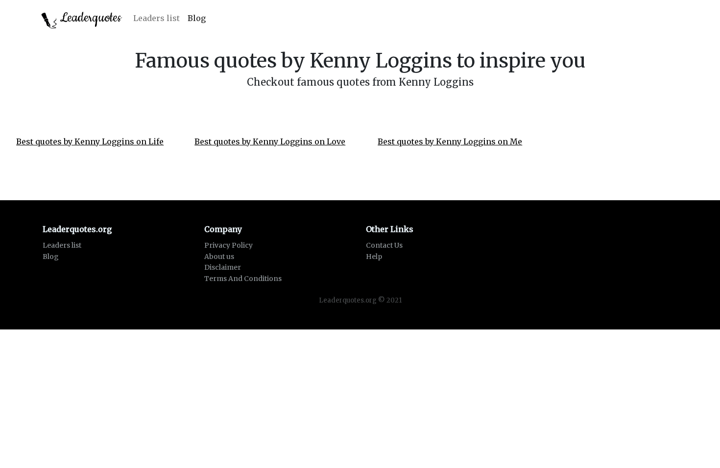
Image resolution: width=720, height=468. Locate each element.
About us (219, 256)
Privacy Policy (228, 245)
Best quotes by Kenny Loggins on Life (90, 141)
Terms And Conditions (243, 278)
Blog (197, 18)
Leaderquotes (89, 17)
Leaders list (156, 18)
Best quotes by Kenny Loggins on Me (450, 141)
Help (374, 256)
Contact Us (384, 245)
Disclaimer (222, 267)
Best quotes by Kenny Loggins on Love (269, 141)
